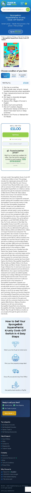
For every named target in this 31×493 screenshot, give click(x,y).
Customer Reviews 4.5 (9, 458)
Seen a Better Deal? (15, 144)
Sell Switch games (23, 36)
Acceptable (22, 75)
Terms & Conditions (8, 462)
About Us (5, 455)
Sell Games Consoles (8, 425)
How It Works (6, 439)
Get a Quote (8, 413)
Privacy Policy (6, 465)
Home (3, 36)
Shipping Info (6, 446)
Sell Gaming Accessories (9, 432)
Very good (5, 75)
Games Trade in (7, 429)
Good (14, 75)
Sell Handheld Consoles (9, 427)
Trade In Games (11, 36)
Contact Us (5, 444)
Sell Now (15, 135)
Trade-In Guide (6, 448)
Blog (3, 460)
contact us (9, 159)
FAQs (3, 441)
